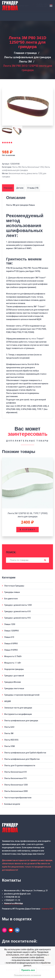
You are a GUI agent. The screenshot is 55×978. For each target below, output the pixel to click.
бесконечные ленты (17, 173)
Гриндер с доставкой (14, 676)
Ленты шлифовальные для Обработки (22, 759)
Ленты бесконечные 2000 (16, 791)
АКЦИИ (7, 701)
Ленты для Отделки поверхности (19, 765)
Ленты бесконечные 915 (15, 778)
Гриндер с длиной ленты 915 (17, 618)
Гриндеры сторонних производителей (21, 695)
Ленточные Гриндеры (14, 586)
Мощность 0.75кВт (13, 656)
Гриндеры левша (12, 592)
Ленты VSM (9, 746)
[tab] (8, 188)
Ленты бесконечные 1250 (32, 167)
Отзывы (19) (32, 188)
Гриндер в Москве (12, 682)
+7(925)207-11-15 (12, 900)
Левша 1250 (9, 624)
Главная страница (25, 53)
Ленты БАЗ (9, 727)
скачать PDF (47, 909)
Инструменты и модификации (18, 714)
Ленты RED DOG (11, 740)
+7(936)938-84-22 (12, 897)
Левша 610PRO (11, 643)
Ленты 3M (25, 61)
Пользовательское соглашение (27, 975)
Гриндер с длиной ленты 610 (17, 611)
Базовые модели (12, 804)
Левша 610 (9, 637)
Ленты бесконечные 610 (15, 772)
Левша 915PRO (11, 650)
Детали (19, 188)
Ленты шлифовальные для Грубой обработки (25, 753)
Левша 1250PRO (11, 631)
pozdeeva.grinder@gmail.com (17, 894)
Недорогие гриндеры (14, 669)
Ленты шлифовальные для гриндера (27, 57)
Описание (8, 188)
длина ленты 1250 (34, 173)
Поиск (45, 560)
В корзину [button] (27, 530)
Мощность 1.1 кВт (12, 663)
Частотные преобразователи (17, 798)
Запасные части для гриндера (18, 708)
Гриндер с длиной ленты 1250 (18, 605)
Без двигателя (11, 599)
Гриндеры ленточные (14, 688)
